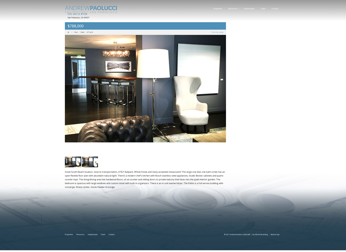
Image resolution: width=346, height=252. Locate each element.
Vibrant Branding (261, 234)
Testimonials (248, 8)
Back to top (275, 234)
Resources (232, 8)
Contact (275, 8)
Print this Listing (217, 32)
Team (263, 8)
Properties (217, 8)
